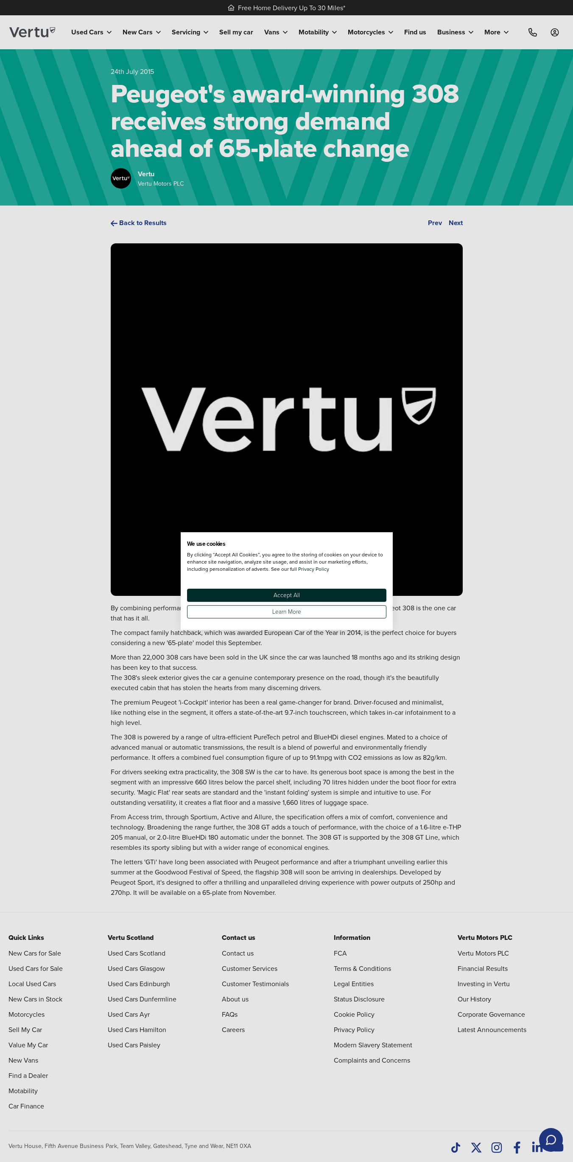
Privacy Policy (313, 569)
